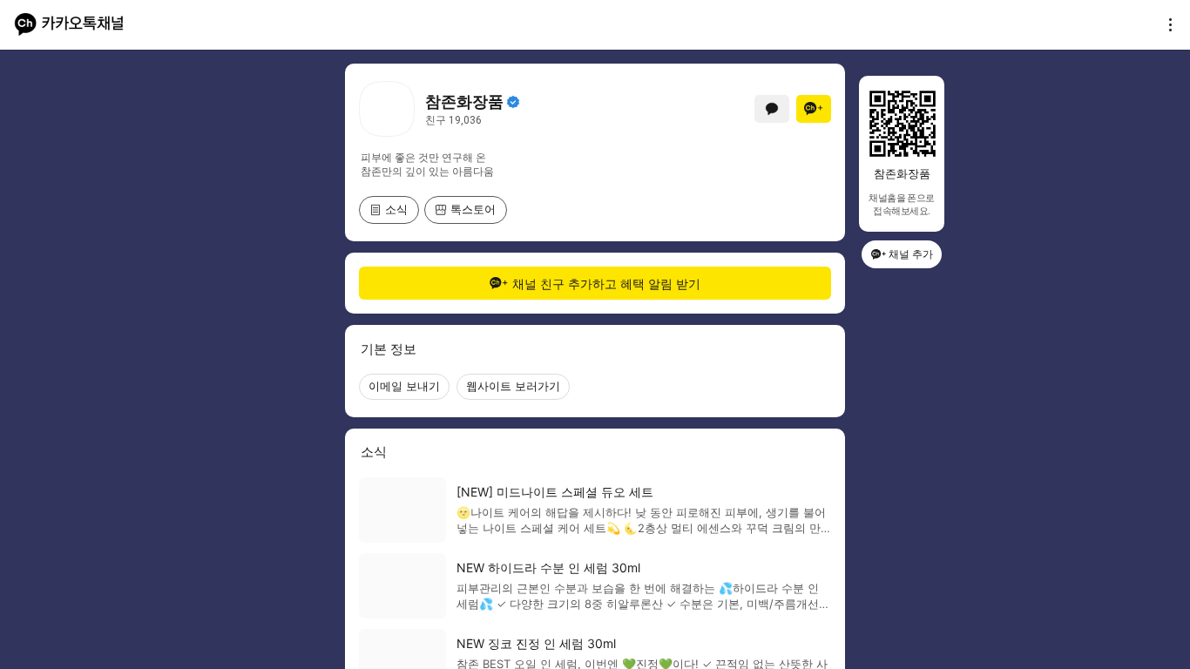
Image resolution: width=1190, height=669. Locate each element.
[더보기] (1165, 24)
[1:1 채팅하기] (771, 109)
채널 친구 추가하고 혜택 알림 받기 (606, 283)
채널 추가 (911, 253)
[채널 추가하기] (813, 109)
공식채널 (513, 102)
